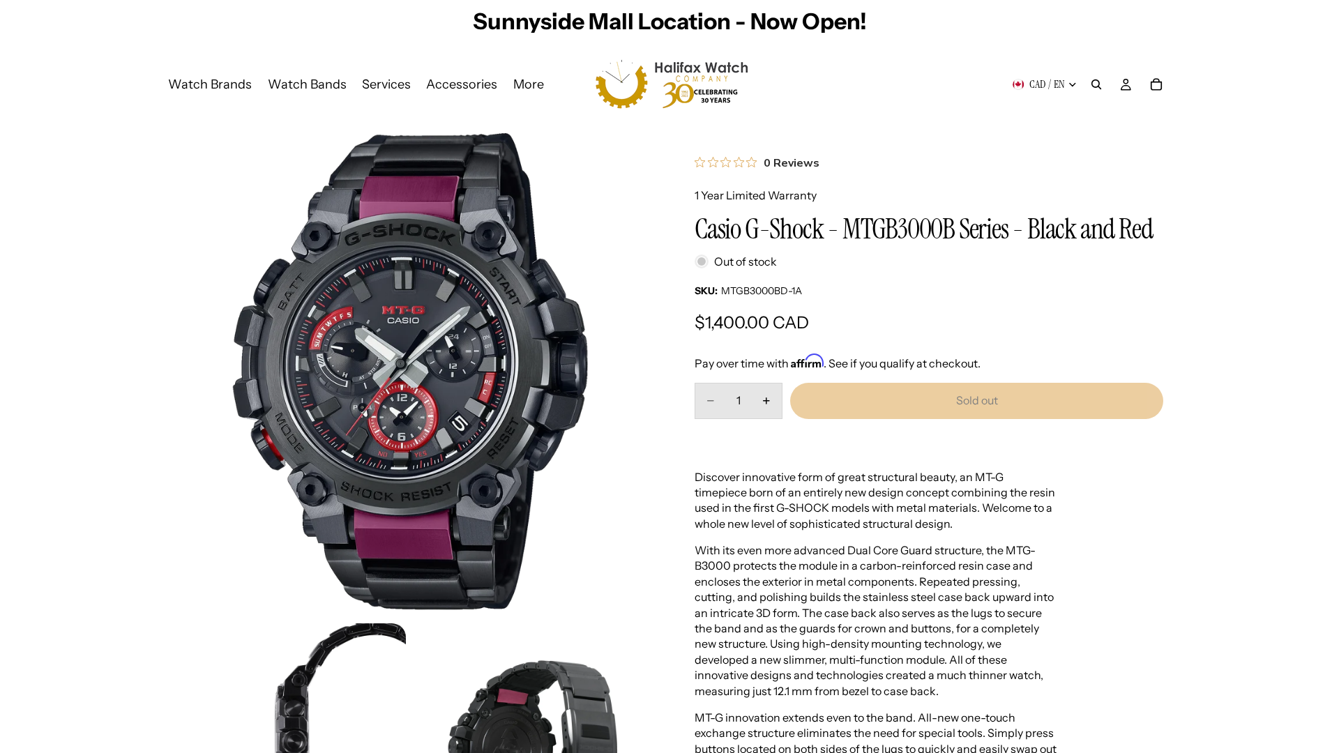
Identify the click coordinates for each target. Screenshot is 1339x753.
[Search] (1096, 84)
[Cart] (1156, 84)
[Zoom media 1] (410, 372)
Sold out (977, 400)
